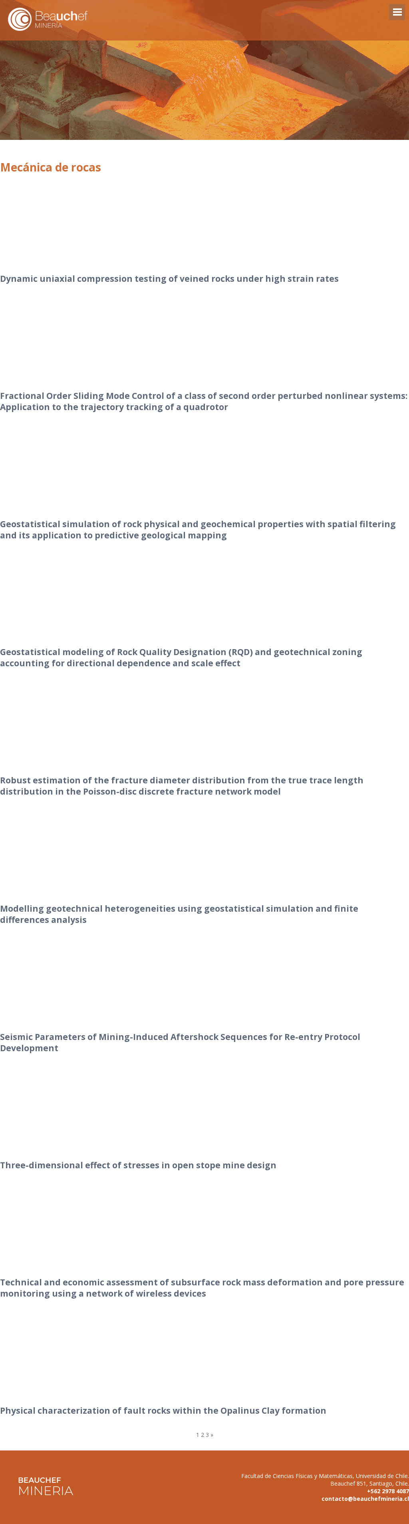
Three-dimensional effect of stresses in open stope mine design (138, 1165)
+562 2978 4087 (388, 1491)
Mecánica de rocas (50, 167)
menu (397, 16)
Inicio (204, 28)
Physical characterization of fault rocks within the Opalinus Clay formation (163, 1410)
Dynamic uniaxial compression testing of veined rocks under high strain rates (169, 278)
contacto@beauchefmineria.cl (365, 1498)
